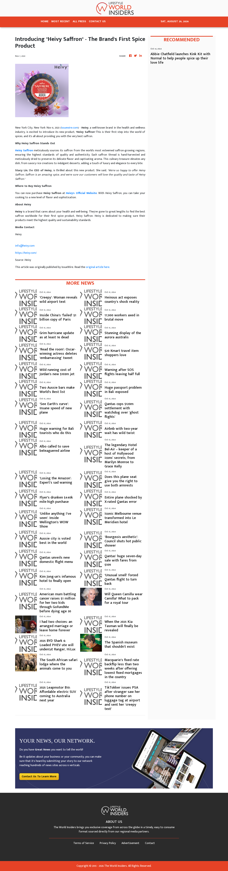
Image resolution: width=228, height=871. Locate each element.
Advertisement (130, 843)
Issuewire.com (69, 127)
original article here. (98, 267)
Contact (150, 843)
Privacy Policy (108, 843)
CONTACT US (97, 21)
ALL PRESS (79, 21)
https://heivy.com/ (26, 253)
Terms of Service (83, 843)
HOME (44, 21)
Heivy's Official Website (81, 193)
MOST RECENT (60, 21)
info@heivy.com (25, 245)
